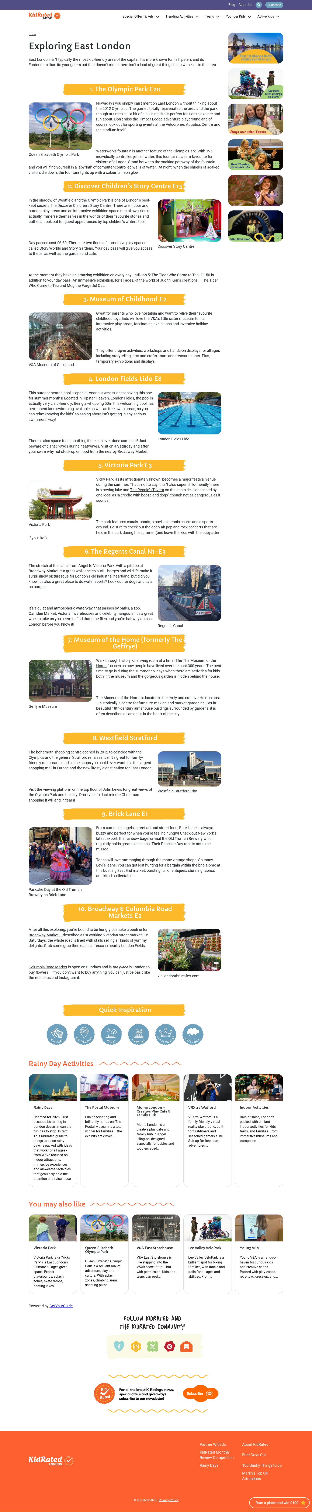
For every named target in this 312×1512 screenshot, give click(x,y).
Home (32, 34)
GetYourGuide (61, 1306)
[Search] (259, 5)
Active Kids (265, 16)
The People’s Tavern (147, 490)
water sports (94, 581)
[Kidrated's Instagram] (135, 1345)
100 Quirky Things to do (262, 1465)
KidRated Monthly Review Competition (217, 1455)
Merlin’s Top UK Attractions (255, 1476)
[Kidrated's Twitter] (152, 1345)
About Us (245, 5)
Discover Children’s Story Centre (84, 205)
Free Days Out (254, 1455)
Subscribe (274, 5)
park (213, 108)
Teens (209, 16)
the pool (142, 398)
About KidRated (255, 1444)
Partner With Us (213, 1444)
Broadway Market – (46, 935)
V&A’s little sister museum (172, 318)
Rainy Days (209, 1465)
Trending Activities (179, 16)
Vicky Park (105, 479)
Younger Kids (236, 16)
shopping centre (68, 752)
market (139, 870)
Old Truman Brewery (185, 838)
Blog (231, 5)
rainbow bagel (137, 838)
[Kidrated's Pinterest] (169, 1346)
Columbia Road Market (48, 967)
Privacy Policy (168, 1500)
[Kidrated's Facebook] (119, 1345)
